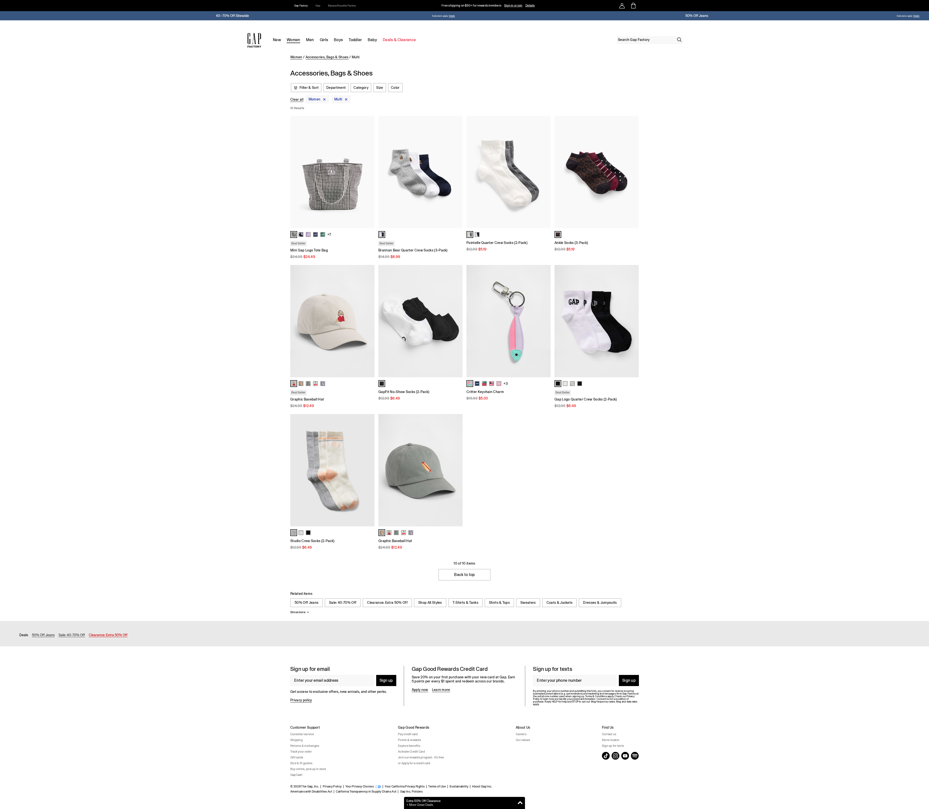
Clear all (296, 99)
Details (530, 5)
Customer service (302, 734)
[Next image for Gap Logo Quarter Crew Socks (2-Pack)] (633, 321)
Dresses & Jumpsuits (600, 603)
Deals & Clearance (399, 40)
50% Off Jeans (306, 603)
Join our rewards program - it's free (421, 757)
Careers (521, 734)
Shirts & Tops (499, 603)
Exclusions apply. (440, 16)
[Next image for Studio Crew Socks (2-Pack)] (369, 470)
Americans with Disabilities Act (311, 791)
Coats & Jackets (560, 603)
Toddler (355, 40)
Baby (372, 40)
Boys (338, 40)
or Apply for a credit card (414, 763)
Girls (324, 40)
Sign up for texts (613, 746)
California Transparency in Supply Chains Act (366, 791)
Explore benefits (409, 746)
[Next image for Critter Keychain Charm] (545, 321)
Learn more (441, 690)
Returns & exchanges (304, 746)
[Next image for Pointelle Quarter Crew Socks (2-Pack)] (545, 172)
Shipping (296, 740)
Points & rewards (409, 740)
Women (293, 40)
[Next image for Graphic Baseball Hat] (369, 321)
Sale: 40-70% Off (342, 603)
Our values (523, 740)
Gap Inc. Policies (411, 791)
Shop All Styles (430, 603)
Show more (298, 612)
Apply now (420, 690)
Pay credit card (408, 734)
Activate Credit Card (411, 751)
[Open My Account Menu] (622, 5)
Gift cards (296, 757)
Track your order (301, 751)
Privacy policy (301, 700)
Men (310, 40)
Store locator (610, 740)
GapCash (296, 775)
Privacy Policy (332, 786)
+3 (505, 384)
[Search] (679, 40)
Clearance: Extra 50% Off (387, 603)
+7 (329, 234)
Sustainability (459, 786)
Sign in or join (513, 5)
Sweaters (528, 603)
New (277, 40)
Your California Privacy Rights (405, 786)
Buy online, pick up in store (308, 769)
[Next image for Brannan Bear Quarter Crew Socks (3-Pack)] (457, 172)
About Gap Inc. (482, 786)
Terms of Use (437, 786)
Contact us (609, 734)
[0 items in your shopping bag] (633, 5)
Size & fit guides (301, 763)
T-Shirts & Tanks (465, 603)
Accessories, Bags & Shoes (327, 57)
